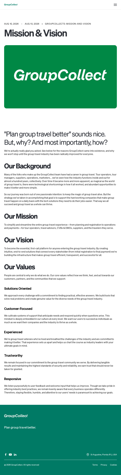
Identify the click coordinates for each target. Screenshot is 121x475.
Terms (95, 464)
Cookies (113, 464)
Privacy (104, 464)
